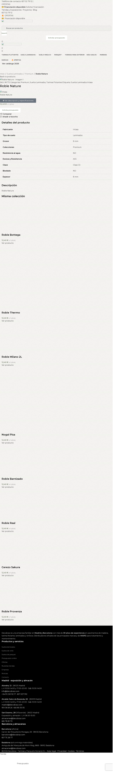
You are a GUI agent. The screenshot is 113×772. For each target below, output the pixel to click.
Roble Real (8, 523)
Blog (35, 10)
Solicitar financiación (35, 7)
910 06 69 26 (7, 708)
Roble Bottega (11, 234)
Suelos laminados (8, 647)
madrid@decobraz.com (12, 705)
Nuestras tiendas (8, 666)
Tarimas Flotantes (54, 82)
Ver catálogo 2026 (10, 64)
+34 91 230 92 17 (9, 694)
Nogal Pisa (8, 434)
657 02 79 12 (27, 1)
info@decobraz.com (10, 691)
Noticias (5, 673)
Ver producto (8, 243)
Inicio (2, 74)
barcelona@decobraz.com (13, 735)
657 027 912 (22, 694)
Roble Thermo (11, 312)
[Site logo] (17, 23)
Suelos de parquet (9, 655)
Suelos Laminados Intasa (81, 82)
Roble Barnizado (12, 478)
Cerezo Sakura (11, 567)
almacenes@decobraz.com (13, 718)
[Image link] (13, 628)
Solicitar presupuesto (56, 38)
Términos (80, 751)
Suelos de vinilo (7, 651)
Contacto (5, 677)
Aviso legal (51, 751)
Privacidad (62, 751)
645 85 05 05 (19, 708)
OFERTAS (6, 4)
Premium (29, 74)
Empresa (5, 670)
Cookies (71, 751)
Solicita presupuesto (10, 110)
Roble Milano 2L (12, 356)
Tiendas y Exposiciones (12, 10)
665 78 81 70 (7, 721)
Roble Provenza (12, 611)
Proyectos (27, 10)
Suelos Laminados (15, 74)
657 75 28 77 (7, 738)
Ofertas (4, 662)
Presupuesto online (9, 658)
